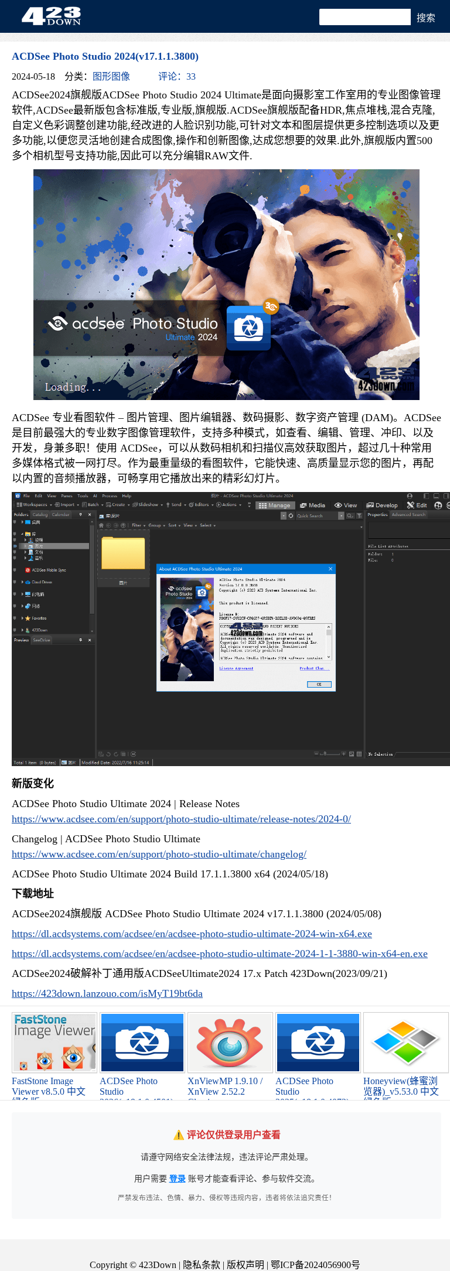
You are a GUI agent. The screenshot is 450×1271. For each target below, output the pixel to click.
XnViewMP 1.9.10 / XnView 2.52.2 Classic (225, 1091)
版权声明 (245, 1265)
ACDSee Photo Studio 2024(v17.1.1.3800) (105, 56)
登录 (177, 1178)
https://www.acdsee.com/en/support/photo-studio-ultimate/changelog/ (159, 854)
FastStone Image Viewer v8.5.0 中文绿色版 (49, 1091)
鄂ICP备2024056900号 (315, 1265)
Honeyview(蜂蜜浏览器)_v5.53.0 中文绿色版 (401, 1091)
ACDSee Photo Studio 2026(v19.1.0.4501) (136, 1091)
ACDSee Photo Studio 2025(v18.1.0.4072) (312, 1091)
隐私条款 (201, 1265)
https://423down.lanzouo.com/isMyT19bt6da (107, 993)
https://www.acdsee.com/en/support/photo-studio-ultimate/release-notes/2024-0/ (181, 819)
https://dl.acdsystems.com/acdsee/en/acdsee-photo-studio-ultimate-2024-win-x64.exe (192, 933)
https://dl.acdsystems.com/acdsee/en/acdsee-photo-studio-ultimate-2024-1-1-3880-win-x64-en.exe (220, 953)
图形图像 (111, 76)
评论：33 (177, 76)
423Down (54, 17)
